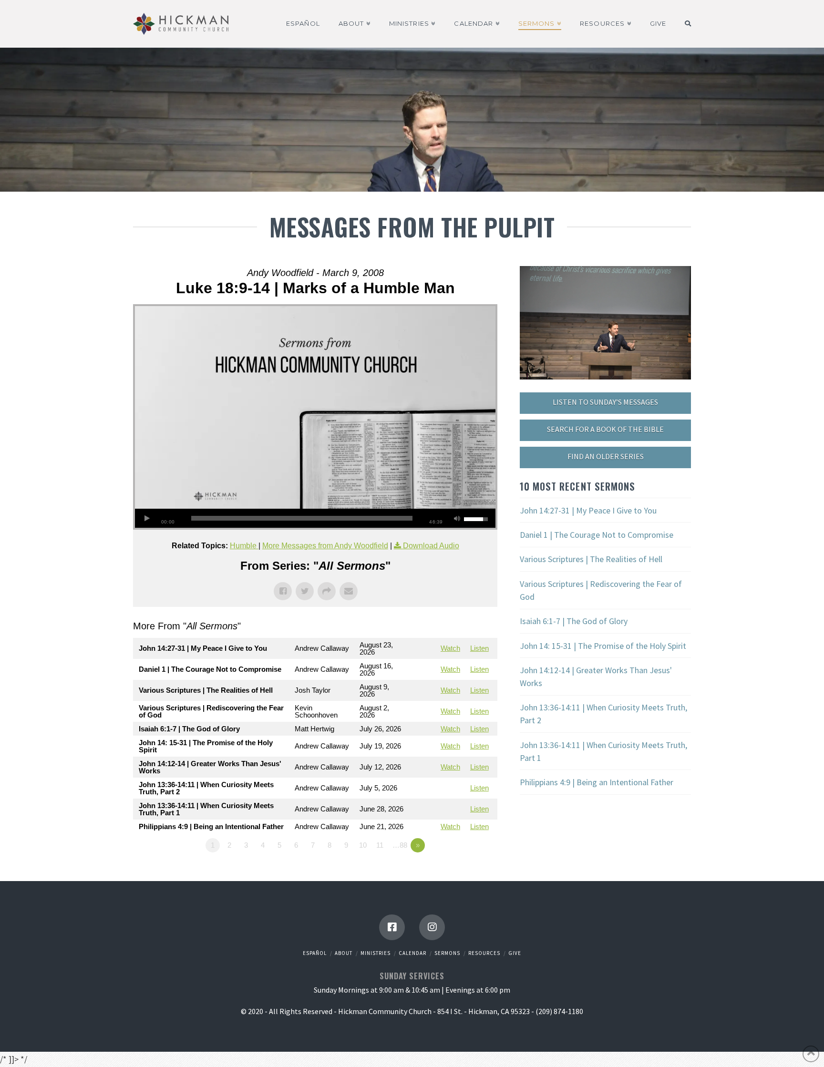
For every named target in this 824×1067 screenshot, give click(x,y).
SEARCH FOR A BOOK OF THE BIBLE (605, 429)
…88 (399, 845)
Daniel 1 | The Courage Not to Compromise (596, 534)
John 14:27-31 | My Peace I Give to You (588, 510)
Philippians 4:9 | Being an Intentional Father (596, 782)
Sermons (447, 953)
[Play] (147, 518)
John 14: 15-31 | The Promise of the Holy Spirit (603, 645)
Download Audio (431, 546)
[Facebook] (392, 927)
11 (379, 845)
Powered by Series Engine (462, 871)
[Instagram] (432, 927)
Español (315, 953)
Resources (484, 953)
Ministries (375, 953)
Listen (479, 648)
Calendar (412, 953)
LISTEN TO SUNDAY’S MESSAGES (605, 402)
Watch (450, 648)
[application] (315, 518)
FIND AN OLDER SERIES (605, 456)
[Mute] (457, 518)
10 (363, 845)
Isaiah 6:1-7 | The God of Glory (574, 621)
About (343, 953)
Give (514, 953)
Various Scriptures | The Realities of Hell (591, 559)
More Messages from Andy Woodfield (325, 546)
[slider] (301, 518)
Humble (244, 546)
